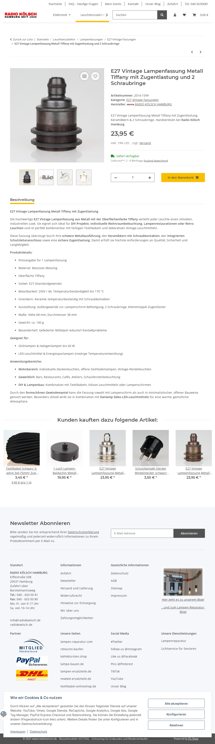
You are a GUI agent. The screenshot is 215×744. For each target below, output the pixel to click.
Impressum (17, 731)
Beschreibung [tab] (22, 200)
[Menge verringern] (115, 177)
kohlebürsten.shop (73, 656)
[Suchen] (162, 14)
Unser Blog (153, 4)
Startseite (55, 4)
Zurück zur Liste (23, 39)
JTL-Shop (193, 738)
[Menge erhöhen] (149, 177)
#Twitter (117, 642)
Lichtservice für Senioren (178, 649)
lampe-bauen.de (72, 664)
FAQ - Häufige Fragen (83, 4)
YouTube (117, 679)
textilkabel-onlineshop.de (78, 686)
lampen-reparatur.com (76, 642)
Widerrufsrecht (71, 596)
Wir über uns (69, 610)
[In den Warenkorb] (13, 66)
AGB (114, 581)
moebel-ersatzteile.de (75, 679)
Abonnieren (189, 533)
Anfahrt (172, 4)
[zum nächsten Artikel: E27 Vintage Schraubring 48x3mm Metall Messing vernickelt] (200, 51)
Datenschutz (38, 731)
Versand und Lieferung (76, 588)
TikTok (115, 671)
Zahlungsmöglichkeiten (76, 618)
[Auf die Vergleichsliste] (84, 76)
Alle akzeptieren (176, 703)
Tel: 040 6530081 (196, 4)
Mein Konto (113, 4)
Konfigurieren (176, 714)
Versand (145, 143)
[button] (175, 15)
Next (204, 460)
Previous (10, 460)
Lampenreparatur (173, 641)
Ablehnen (176, 725)
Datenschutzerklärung (83, 532)
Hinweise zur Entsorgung (78, 603)
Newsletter (68, 581)
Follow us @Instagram (126, 649)
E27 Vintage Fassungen (142, 100)
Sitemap (116, 588)
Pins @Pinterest (122, 664)
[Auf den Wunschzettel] (95, 76)
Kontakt (133, 4)
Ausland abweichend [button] (156, 160)
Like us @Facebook (124, 656)
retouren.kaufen (71, 649)
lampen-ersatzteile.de (75, 671)
